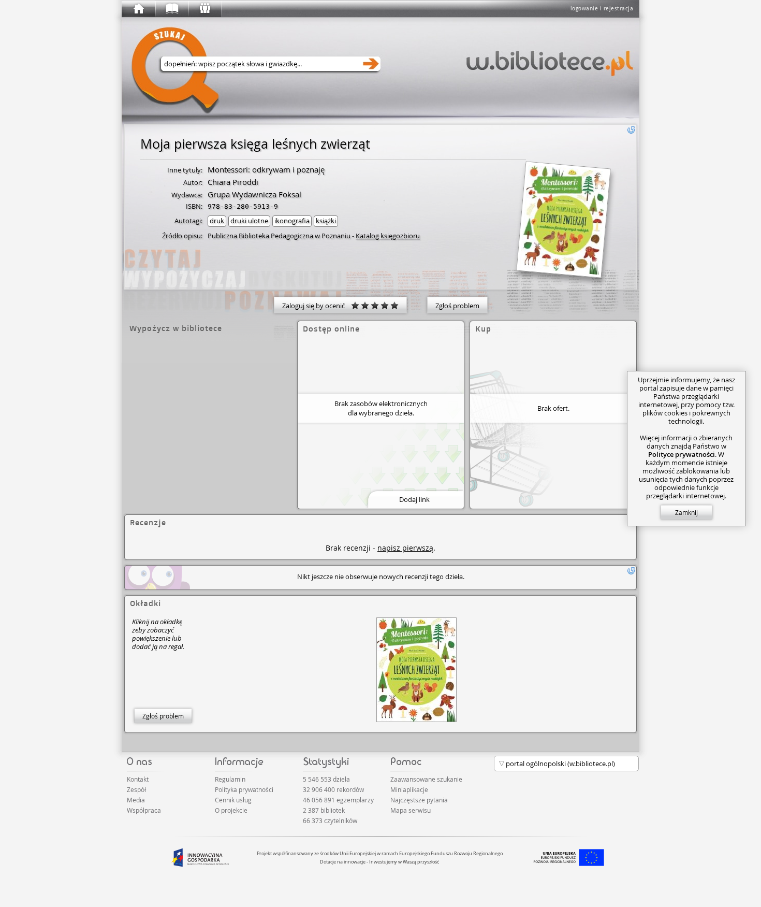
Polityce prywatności (681, 454)
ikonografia (292, 220)
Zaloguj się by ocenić (316, 305)
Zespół (136, 789)
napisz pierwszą (405, 548)
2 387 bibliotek (324, 810)
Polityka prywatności (244, 789)
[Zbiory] (171, 9)
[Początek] (138, 9)
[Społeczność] (204, 9)
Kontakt (138, 779)
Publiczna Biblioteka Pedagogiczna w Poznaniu (279, 235)
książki (326, 220)
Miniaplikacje (409, 789)
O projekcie (231, 810)
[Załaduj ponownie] (631, 130)
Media (136, 800)
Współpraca (144, 810)
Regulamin (230, 779)
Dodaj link (414, 499)
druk (217, 220)
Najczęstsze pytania (419, 800)
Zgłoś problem (457, 305)
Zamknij (686, 512)
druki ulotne (249, 220)
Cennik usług (233, 800)
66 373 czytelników (330, 820)
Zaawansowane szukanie (426, 779)
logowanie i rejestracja (602, 8)
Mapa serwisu (410, 810)
